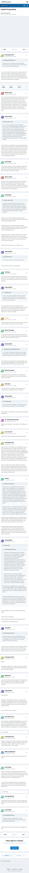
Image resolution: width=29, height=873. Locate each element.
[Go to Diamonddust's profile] (2, 117)
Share (7, 855)
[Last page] (27, 49)
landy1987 (8, 627)
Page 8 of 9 (14, 49)
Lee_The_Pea (8, 431)
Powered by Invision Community (14, 870)
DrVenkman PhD (6, 13)
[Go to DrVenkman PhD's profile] (2, 55)
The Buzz (7, 272)
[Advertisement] (14, 31)
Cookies (20, 869)
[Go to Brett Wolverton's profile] (2, 717)
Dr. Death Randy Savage (12, 419)
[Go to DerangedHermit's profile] (2, 797)
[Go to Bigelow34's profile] (2, 676)
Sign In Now (14, 848)
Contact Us (14, 869)
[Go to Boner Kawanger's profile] (2, 331)
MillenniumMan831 (10, 751)
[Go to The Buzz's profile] (2, 273)
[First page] (2, 49)
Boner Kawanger (9, 330)
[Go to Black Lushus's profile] (2, 93)
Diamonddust (8, 116)
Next (24, 49)
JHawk (7, 478)
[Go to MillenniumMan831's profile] (2, 752)
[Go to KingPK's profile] (2, 318)
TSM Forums (6, 2)
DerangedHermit (9, 796)
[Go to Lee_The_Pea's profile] (2, 432)
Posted (10, 56)
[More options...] (26, 56)
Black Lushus (8, 92)
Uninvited (7, 384)
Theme (8, 869)
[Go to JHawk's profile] (2, 479)
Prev (5, 49)
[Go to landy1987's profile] (2, 628)
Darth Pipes (8, 161)
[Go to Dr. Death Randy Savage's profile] (2, 420)
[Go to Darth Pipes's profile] (2, 162)
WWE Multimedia (12, 14)
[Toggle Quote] (3, 60)
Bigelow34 (8, 675)
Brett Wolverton (9, 716)
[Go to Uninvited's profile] (2, 384)
